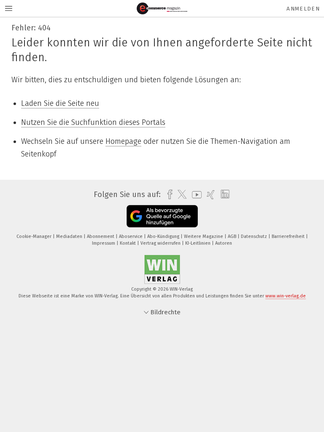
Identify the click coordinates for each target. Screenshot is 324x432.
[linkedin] (223, 194)
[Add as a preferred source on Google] (162, 216)
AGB (233, 236)
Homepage (123, 141)
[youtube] (195, 194)
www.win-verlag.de (285, 296)
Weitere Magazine (204, 236)
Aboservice (131, 236)
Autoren (223, 243)
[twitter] (180, 194)
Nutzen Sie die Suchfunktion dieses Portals (93, 122)
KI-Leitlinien (198, 243)
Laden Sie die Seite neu (60, 103)
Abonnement (101, 236)
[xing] (209, 194)
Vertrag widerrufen (161, 243)
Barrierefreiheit (289, 236)
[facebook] (167, 194)
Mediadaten (70, 236)
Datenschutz (254, 236)
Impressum (104, 243)
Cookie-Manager (34, 236)
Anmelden (303, 8)
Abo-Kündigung (164, 236)
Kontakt (128, 243)
